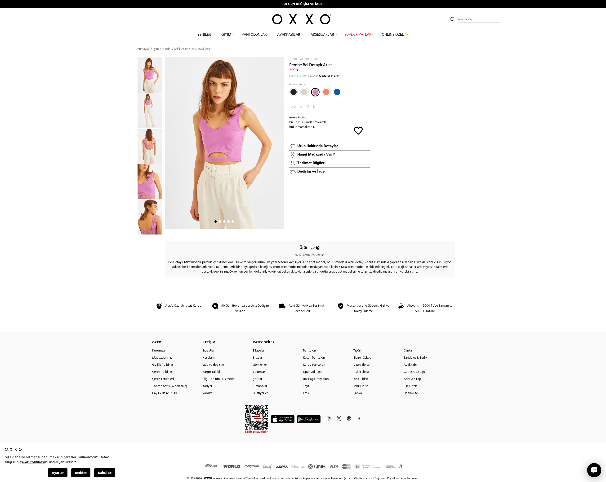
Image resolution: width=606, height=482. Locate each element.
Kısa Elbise (360, 379)
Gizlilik (358, 478)
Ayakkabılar (288, 35)
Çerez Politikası (162, 372)
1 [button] (215, 221)
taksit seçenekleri (329, 76)
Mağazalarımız (162, 357)
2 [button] (220, 221)
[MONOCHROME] (315, 92)
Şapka (357, 393)
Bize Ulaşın (209, 350)
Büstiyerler (260, 393)
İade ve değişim (213, 365)
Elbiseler (258, 350)
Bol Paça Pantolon (316, 379)
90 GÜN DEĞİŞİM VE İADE (303, 4)
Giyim (226, 35)
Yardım (207, 393)
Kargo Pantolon (314, 365)
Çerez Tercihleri (163, 379)
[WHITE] (304, 92)
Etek (306, 393)
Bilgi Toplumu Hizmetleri (219, 379)
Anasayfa (143, 49)
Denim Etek (411, 393)
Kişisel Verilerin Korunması (403, 478)
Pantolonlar (254, 35)
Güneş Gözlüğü (414, 372)
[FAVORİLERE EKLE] (358, 130)
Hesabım (208, 357)
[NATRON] (326, 92)
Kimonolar (260, 386)
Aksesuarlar (322, 35)
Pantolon (309, 350)
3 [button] (224, 221)
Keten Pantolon (314, 357)
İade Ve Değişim (375, 478)
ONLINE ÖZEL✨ (395, 35)
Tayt (306, 386)
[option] (151, 75)
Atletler (166, 49)
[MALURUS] (337, 92)
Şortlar (257, 379)
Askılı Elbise (361, 372)
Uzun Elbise (361, 365)
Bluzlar (257, 357)
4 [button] (228, 221)
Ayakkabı (410, 365)
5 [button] (233, 221)
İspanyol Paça (312, 372)
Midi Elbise (360, 386)
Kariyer (207, 386)
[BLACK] (293, 92)
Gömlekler (260, 365)
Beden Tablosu (298, 117)
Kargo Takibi (211, 372)
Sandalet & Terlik (415, 357)
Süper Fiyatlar (357, 35)
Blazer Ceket (362, 357)
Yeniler (204, 35)
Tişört (357, 350)
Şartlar (348, 478)
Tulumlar (259, 372)
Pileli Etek (410, 386)
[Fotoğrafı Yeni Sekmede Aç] (281, 60)
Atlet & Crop (412, 379)
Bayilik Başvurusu (164, 393)
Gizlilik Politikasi (163, 365)
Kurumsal (158, 350)
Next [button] (167, 143)
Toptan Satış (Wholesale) (169, 386)
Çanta (408, 350)
